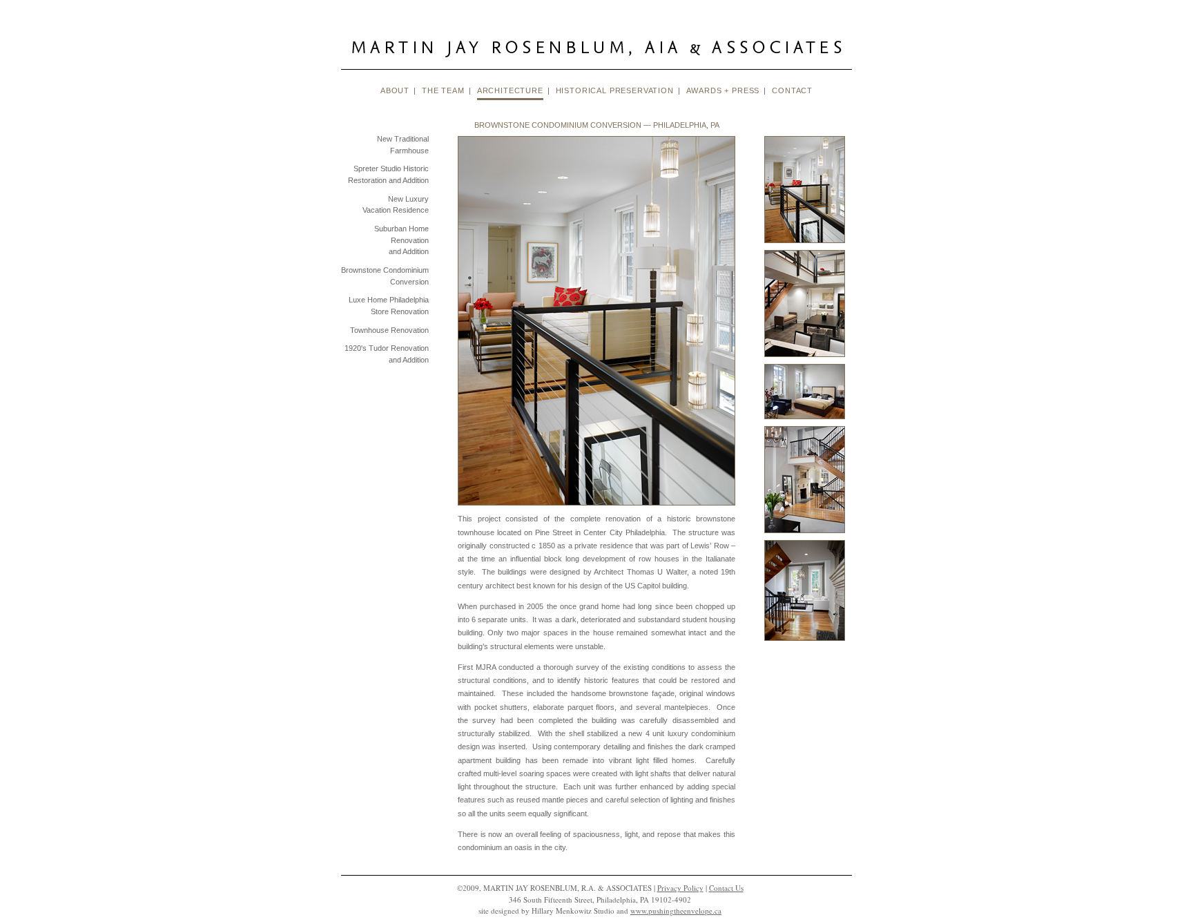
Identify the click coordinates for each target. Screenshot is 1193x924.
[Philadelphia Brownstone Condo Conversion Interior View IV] (804, 537)
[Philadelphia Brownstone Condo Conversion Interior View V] (804, 645)
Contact (792, 90)
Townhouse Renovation (389, 330)
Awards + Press (723, 90)
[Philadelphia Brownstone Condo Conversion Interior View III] (804, 423)
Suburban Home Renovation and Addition (401, 240)
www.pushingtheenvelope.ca (675, 910)
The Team (443, 90)
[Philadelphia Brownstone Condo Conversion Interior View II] (804, 361)
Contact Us (726, 888)
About (394, 90)
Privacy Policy (680, 888)
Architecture (510, 90)
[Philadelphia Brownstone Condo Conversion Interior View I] (804, 247)
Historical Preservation (615, 90)
